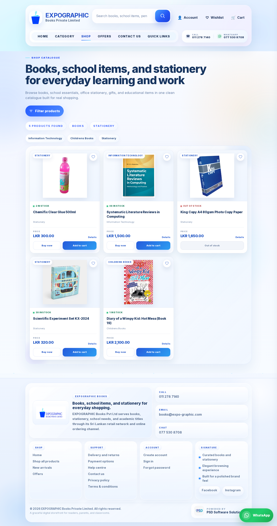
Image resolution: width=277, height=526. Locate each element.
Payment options (101, 461)
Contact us (96, 474)
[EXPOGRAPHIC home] (51, 412)
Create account (155, 455)
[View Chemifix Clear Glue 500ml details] (65, 175)
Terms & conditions (103, 486)
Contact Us (129, 36)
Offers (104, 36)
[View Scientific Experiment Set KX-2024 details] (65, 282)
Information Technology (45, 138)
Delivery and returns (103, 455)
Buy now (47, 245)
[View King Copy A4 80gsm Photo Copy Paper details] (212, 175)
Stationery (109, 138)
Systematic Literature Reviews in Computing (133, 214)
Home (43, 36)
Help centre (97, 467)
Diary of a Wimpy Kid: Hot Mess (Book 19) (136, 321)
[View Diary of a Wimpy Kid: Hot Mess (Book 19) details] (138, 282)
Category (64, 36)
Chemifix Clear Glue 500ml (54, 212)
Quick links (159, 36)
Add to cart (80, 245)
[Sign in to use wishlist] (93, 157)
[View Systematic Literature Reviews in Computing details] (138, 175)
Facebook (209, 490)
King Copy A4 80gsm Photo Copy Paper (211, 212)
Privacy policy (99, 480)
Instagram (233, 490)
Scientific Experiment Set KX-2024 (61, 319)
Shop (86, 36)
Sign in (148, 461)
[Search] (162, 16)
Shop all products (46, 461)
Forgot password (156, 467)
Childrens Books (81, 138)
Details (92, 237)
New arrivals (42, 467)
